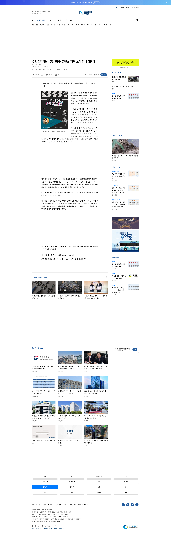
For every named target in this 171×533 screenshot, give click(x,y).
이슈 (65, 20)
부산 (72, 476)
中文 (132, 7)
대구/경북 (99, 476)
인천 (126, 476)
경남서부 (98, 492)
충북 (126, 487)
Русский (136, 7)
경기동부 (125, 482)
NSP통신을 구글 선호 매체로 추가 (81, 3)
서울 (45, 476)
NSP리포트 (50, 20)
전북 (45, 492)
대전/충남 (72, 482)
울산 (99, 482)
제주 (126, 492)
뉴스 (33, 20)
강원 (99, 487)
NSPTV (72, 20)
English (123, 7)
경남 (72, 492)
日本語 (127, 7)
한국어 (117, 7)
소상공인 (59, 20)
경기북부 (72, 487)
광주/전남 (45, 482)
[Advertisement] (148, 79)
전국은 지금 (41, 20)
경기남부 (45, 487)
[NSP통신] (85, 13)
